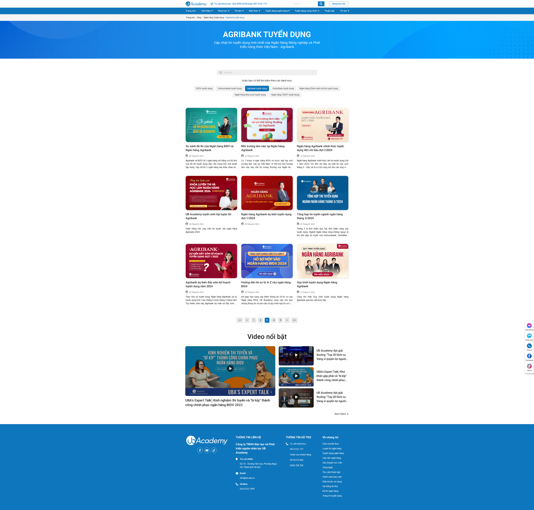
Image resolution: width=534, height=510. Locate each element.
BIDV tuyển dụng (204, 88)
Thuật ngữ (329, 11)
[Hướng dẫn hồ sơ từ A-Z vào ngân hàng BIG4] (267, 261)
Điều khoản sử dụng (332, 481)
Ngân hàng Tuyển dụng (214, 17)
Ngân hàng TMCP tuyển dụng (285, 94)
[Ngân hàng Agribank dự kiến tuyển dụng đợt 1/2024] (267, 193)
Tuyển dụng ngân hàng (276, 11)
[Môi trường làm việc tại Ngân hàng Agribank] (267, 125)
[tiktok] (214, 450)
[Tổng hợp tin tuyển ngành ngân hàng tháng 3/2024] (322, 193)
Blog (199, 17)
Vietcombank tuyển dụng (230, 88)
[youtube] (207, 450)
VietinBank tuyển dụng (283, 88)
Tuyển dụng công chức (306, 11)
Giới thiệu (206, 11)
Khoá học (222, 11)
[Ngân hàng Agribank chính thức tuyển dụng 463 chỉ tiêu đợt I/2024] (322, 125)
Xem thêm (340, 414)
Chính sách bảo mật (332, 477)
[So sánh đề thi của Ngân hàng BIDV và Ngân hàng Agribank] (211, 125)
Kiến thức (253, 11)
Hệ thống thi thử (330, 486)
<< (239, 320)
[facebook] (200, 450)
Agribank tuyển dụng (257, 88)
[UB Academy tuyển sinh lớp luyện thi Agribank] (211, 193)
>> (294, 320)
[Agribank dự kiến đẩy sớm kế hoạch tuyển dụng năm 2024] (211, 261)
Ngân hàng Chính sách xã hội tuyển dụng (318, 88)
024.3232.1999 (247, 488)
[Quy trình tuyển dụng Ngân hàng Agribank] (322, 261)
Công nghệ (327, 467)
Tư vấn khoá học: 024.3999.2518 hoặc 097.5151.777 (240, 4)
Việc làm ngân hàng (331, 458)
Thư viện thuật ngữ (331, 472)
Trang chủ (191, 11)
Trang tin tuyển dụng (332, 495)
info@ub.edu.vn (247, 478)
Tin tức (343, 11)
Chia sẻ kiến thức (330, 443)
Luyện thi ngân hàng (331, 448)
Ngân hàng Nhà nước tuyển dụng (250, 94)
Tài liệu (238, 11)
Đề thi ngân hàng (330, 491)
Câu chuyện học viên (332, 462)
